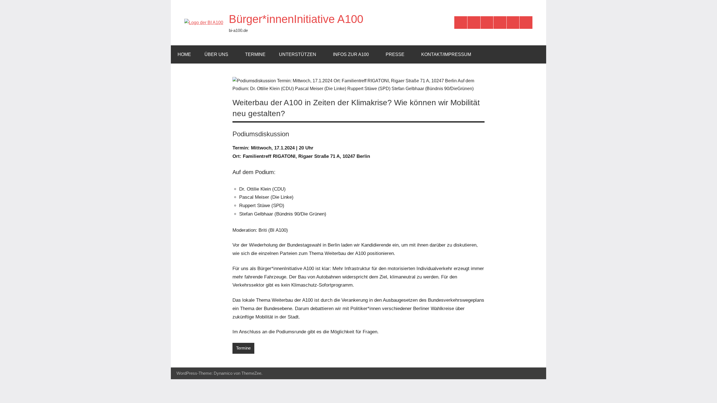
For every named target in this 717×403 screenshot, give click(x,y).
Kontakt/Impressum (446, 54)
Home (184, 54)
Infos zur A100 (351, 54)
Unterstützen (297, 54)
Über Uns (216, 54)
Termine (255, 54)
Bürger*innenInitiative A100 (296, 19)
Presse (395, 54)
